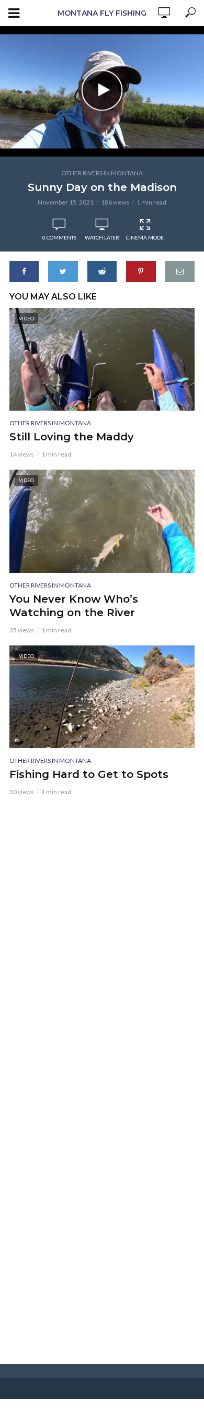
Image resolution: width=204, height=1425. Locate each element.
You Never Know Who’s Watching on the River (73, 606)
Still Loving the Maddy (71, 436)
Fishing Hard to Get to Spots (88, 774)
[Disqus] (102, 937)
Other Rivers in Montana (102, 173)
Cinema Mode (145, 237)
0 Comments (59, 237)
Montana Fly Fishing (102, 13)
